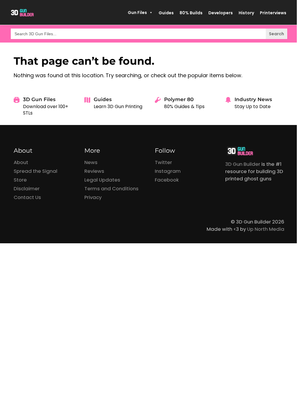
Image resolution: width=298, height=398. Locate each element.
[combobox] (149, 34)
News (90, 162)
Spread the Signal (35, 171)
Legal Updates (102, 179)
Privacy (93, 197)
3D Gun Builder (242, 164)
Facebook (167, 179)
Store (20, 179)
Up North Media (265, 229)
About (21, 162)
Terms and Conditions (111, 188)
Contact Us (27, 197)
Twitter (163, 162)
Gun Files (137, 12)
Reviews (94, 171)
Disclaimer (27, 188)
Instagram (168, 171)
